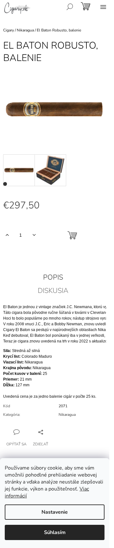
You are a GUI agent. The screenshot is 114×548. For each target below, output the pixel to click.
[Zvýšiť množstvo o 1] (7, 235)
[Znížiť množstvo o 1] (34, 235)
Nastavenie (54, 512)
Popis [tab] (53, 277)
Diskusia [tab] (53, 290)
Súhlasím (55, 532)
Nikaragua (67, 414)
